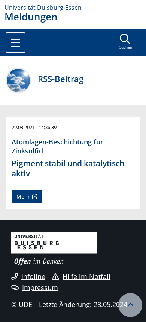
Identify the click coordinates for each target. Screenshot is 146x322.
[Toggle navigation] (15, 42)
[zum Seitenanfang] (130, 305)
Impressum (40, 287)
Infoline (33, 276)
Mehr (23, 196)
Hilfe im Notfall (86, 276)
